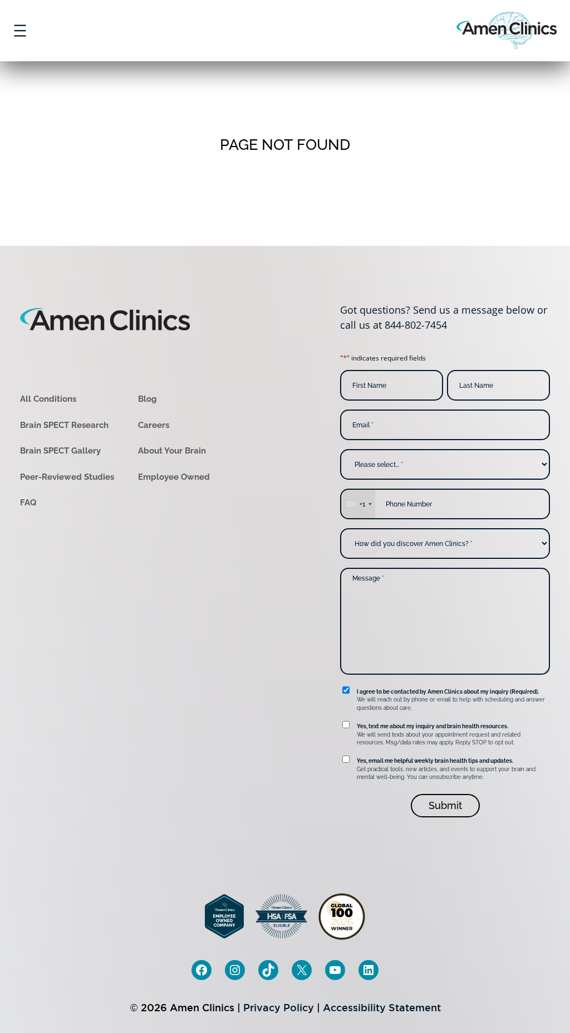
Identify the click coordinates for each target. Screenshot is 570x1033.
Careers (153, 425)
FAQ (28, 503)
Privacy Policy (278, 1007)
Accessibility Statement (382, 1007)
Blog (147, 399)
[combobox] (358, 504)
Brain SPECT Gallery (60, 451)
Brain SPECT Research (64, 425)
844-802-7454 (416, 325)
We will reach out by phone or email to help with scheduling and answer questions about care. (451, 700)
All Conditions (48, 399)
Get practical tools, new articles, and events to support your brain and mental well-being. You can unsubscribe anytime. (446, 769)
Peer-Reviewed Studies (67, 477)
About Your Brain (172, 451)
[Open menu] (20, 30)
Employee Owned (174, 477)
